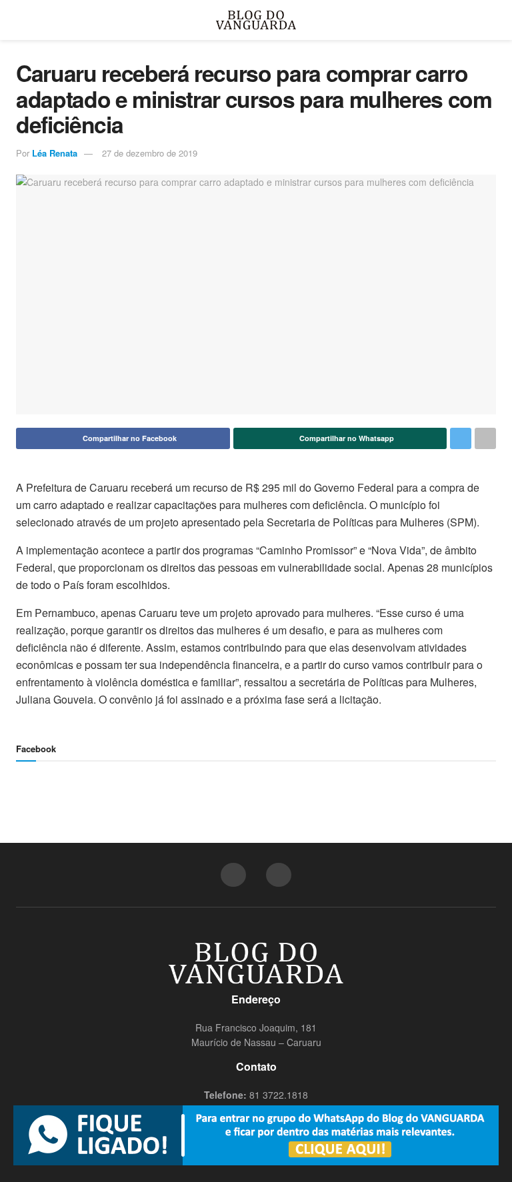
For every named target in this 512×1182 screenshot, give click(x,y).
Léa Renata (54, 153)
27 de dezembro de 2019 (149, 153)
